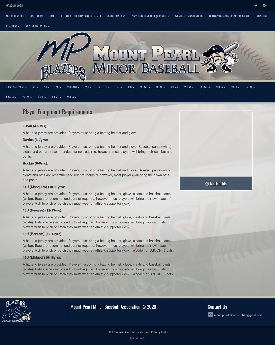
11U (57, 87)
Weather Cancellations (189, 16)
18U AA (70, 97)
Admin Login (138, 338)
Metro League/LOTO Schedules (24, 16)
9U (46, 87)
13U (87, 87)
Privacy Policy (160, 332)
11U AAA (144, 87)
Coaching (12, 26)
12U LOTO (72, 87)
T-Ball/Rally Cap (15, 87)
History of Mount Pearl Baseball (229, 16)
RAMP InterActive (117, 332)
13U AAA (204, 87)
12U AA (188, 87)
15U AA (26, 97)
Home (52, 16)
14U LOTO (103, 87)
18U (130, 87)
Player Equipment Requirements (150, 16)
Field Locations (116, 16)
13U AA (219, 87)
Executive (261, 16)
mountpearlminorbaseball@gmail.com (238, 315)
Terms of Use (140, 332)
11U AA (159, 87)
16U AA (55, 97)
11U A (173, 87)
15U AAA (10, 97)
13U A (235, 87)
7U (34, 87)
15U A (41, 97)
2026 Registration (37, 26)
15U (118, 87)
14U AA (249, 87)
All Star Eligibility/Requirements (81, 16)
